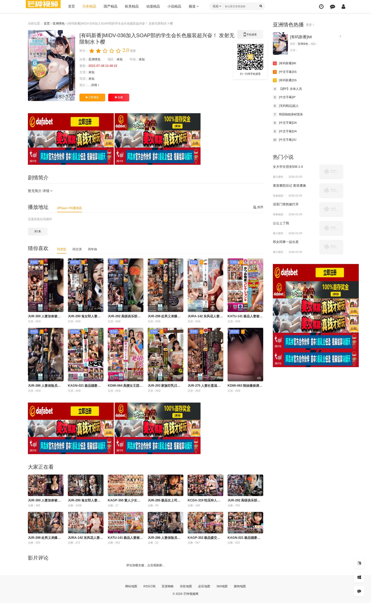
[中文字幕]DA (285, 122)
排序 (259, 207)
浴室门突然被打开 (286, 204)
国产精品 (110, 6)
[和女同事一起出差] (331, 247)
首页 (71, 6)
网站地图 (131, 586)
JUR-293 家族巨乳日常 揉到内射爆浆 (174, 385)
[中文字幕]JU (284, 139)
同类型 (61, 249)
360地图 (222, 586)
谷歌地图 (186, 586)
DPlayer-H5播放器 (69, 208)
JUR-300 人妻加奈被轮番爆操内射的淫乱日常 (60, 316)
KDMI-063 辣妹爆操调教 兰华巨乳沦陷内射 (258, 385)
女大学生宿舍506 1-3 (288, 166)
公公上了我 (281, 223)
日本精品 (89, 6)
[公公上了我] (331, 228)
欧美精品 (132, 6)
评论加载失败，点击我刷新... (145, 565)
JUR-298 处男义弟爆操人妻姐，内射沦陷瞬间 (180, 316)
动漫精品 (153, 6)
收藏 (120, 97)
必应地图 (204, 586)
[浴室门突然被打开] (331, 209)
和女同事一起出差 (286, 242)
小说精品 (174, 6)
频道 (192, 6)
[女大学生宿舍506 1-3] (331, 172)
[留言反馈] (332, 6)
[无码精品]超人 (286, 105)
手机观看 (250, 36)
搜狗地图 (240, 586)
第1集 (37, 231)
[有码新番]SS (285, 80)
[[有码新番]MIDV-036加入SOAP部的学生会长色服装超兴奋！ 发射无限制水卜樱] (51, 65)
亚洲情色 (59, 23)
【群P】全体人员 (288, 88)
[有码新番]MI (301, 37)
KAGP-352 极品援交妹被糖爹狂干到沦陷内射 (220, 537)
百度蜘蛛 (168, 586)
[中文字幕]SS (285, 71)
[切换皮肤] (359, 577)
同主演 (77, 249)
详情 (94, 85)
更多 (309, 24)
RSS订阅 (149, 586)
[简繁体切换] (359, 563)
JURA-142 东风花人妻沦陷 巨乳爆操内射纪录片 (222, 316)
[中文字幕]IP (285, 97)
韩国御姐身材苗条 (288, 114)
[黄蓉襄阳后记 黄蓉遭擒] (331, 190)
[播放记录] (321, 6)
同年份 (92, 249)
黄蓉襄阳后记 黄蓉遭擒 (289, 185)
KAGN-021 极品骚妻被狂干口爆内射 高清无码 (101, 385)
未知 (120, 59)
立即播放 (93, 97)
